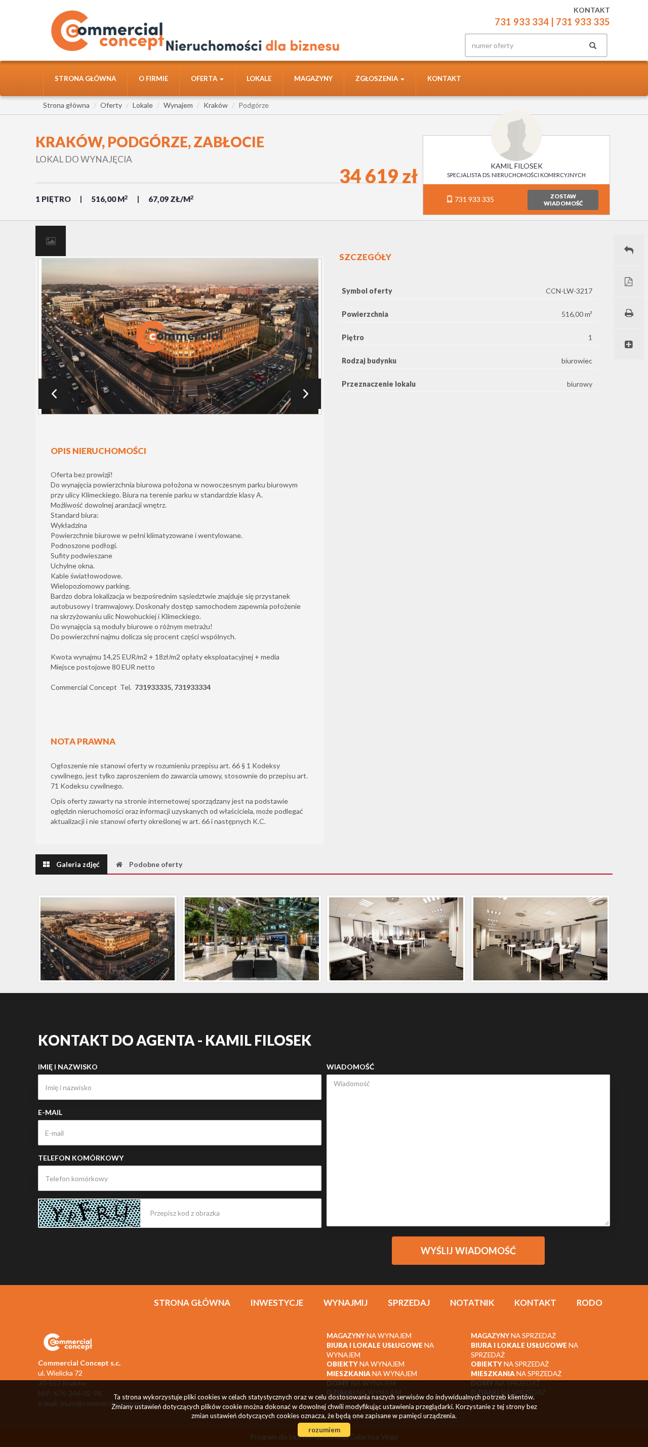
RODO (589, 1302)
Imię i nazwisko (68, 1066)
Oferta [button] (205, 78)
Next (306, 394)
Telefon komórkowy (81, 1157)
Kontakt (444, 78)
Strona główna (85, 78)
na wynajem (369, 1336)
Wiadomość (350, 1066)
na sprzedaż (513, 1336)
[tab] (50, 241)
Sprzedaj (409, 1302)
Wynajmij (345, 1302)
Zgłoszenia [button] (377, 78)
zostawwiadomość (563, 199)
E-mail (50, 1112)
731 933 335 (473, 199)
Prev (53, 394)
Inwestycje (277, 1302)
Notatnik (472, 1302)
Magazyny (313, 78)
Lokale (259, 78)
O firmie (153, 78)
